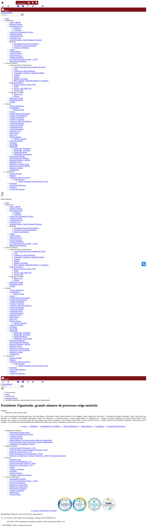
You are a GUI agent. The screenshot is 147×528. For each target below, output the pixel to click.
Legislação (13, 143)
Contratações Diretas (16, 129)
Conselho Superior (15, 34)
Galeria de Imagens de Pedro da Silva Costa (33, 181)
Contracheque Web (15, 127)
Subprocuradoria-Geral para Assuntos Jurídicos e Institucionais (30, 440)
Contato (3, 522)
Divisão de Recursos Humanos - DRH (22, 463)
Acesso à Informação (16, 106)
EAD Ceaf (13, 135)
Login (24, 426)
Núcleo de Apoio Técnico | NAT (25, 84)
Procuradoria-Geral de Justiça (19, 432)
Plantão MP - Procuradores (23, 154)
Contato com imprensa (17, 189)
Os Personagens (19, 179)
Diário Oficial (14, 133)
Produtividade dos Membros (19, 158)
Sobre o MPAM (14, 22)
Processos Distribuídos (17, 156)
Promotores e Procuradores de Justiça (22, 444)
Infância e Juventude (21, 79)
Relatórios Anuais (15, 162)
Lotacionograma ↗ (15, 55)
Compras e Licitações (16, 119)
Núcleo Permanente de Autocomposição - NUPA (26, 454)
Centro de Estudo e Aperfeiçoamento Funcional (25, 40)
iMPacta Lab (18, 94)
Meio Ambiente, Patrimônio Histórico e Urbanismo (31, 81)
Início (7, 18)
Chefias (12, 49)
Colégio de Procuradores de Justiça (21, 32)
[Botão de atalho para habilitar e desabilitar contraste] (29, 3)
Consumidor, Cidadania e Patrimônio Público (29, 73)
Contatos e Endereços (16, 491)
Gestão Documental (16, 141)
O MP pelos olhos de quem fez (19, 178)
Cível (15, 69)
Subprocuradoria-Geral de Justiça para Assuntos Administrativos (31, 442)
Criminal (17, 75)
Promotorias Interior (16, 100)
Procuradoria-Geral (15, 26)
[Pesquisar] (22, 15)
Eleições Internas (15, 137)
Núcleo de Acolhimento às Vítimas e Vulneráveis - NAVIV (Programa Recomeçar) (37, 456)
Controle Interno (15, 51)
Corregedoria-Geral (16, 36)
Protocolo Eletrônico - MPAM (19, 160)
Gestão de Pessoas (15, 53)
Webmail (12, 176)
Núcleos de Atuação (16, 83)
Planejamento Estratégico (18, 61)
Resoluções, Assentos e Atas (19, 164)
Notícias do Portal (15, 174)
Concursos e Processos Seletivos (20, 121)
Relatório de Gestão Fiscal (18, 487)
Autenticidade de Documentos (19, 114)
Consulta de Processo (16, 123)
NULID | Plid (18, 90)
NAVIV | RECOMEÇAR (22, 88)
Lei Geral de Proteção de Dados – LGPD (23, 59)
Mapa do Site (14, 492)
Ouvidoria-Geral (15, 38)
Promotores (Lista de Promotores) (25, 46)
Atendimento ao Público (50, 426)
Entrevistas (13, 183)
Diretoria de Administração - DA (20, 461)
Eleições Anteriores (20, 139)
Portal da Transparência (17, 483)
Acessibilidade (14, 108)
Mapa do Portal (19, 110)
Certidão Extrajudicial (16, 117)
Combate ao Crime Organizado (24, 71)
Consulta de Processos (116, 426)
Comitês (12, 102)
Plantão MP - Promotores (22, 148)
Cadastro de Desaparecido (18, 115)
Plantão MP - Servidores (22, 150)
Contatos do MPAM (16, 57)
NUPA (16, 86)
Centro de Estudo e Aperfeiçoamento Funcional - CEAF (28, 450)
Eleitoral (16, 77)
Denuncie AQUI (15, 131)
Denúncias (13, 187)
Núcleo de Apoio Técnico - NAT (20, 452)
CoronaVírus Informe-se (17, 185)
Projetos (16, 96)
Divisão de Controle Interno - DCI (21, 465)
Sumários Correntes (16, 168)
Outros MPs (13, 145)
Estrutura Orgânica (15, 24)
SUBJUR (17, 28)
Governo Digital (15, 494)
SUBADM (17, 30)
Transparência (14, 170)
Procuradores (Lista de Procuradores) (26, 44)
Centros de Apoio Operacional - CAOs (22, 448)
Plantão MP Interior (20, 152)
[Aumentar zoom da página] (32, 3)
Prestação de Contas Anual (18, 485)
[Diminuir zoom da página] (36, 3)
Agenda (12, 112)
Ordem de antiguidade (21, 48)
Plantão (12, 467)
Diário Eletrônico (70, 426)
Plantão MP (13, 147)
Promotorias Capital (16, 98)
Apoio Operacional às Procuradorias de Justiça (29, 67)
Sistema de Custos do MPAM (19, 166)
